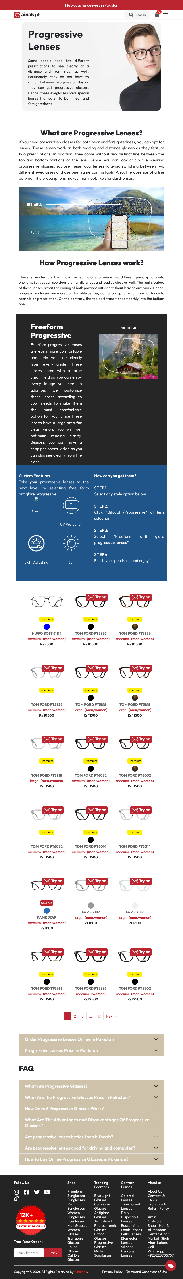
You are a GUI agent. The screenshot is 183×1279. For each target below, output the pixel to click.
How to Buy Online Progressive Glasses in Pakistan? (76, 1159)
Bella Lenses (131, 1234)
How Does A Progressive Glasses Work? (64, 1108)
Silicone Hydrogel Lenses (128, 1250)
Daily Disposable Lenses (130, 1216)
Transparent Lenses (130, 1206)
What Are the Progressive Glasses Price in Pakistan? (77, 1097)
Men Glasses (77, 1225)
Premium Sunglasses (76, 1193)
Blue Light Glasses (102, 1197)
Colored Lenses (127, 1197)
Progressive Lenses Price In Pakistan (61, 1050)
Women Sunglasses (76, 1214)
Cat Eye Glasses (73, 1257)
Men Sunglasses (76, 1206)
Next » (111, 1016)
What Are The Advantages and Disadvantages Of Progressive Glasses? (87, 1122)
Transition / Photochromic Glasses (105, 1225)
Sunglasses (76, 1200)
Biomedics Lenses (129, 1240)
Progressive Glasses (103, 1244)
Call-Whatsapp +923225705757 (161, 1250)
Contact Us (156, 1195)
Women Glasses (73, 1231)
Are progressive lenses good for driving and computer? (80, 1148)
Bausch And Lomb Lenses (131, 1227)
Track (53, 1253)
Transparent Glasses (77, 1240)
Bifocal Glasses (100, 1236)
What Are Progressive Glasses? (56, 1086)
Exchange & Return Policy (158, 1206)
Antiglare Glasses (101, 1214)
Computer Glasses (102, 1206)
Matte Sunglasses (103, 1253)
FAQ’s (152, 1200)
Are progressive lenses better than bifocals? (69, 1137)
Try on (100, 596)
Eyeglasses (76, 1221)
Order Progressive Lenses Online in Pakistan (69, 1039)
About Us (155, 1191)
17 (99, 1016)
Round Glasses (73, 1248)
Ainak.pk (80, 1272)
